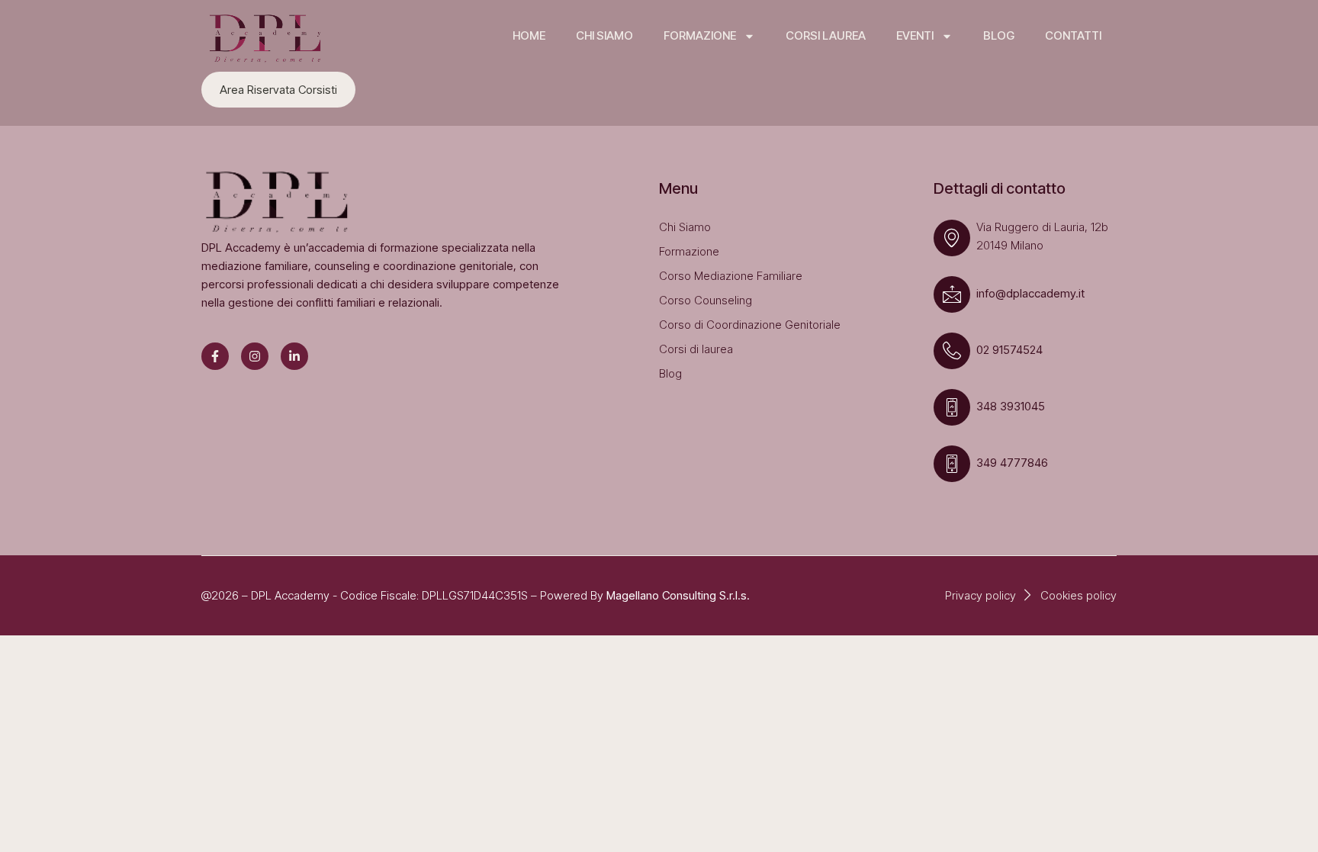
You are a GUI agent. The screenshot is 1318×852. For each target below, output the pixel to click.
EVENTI (915, 35)
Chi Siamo (604, 35)
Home (529, 35)
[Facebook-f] (215, 356)
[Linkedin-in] (294, 356)
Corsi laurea (826, 35)
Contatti (1073, 35)
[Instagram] (254, 356)
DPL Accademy (290, 595)
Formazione (700, 35)
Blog (998, 35)
